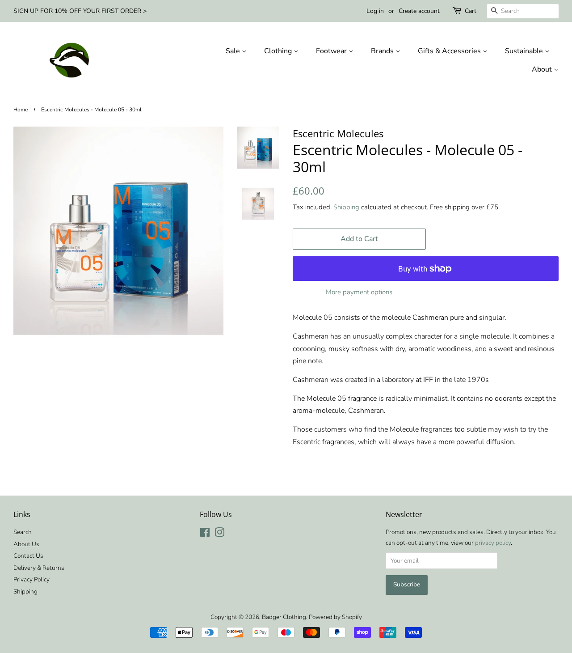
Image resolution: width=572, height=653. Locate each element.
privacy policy (493, 543)
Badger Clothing (284, 617)
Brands (383, 51)
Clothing (279, 51)
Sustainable (525, 51)
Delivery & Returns (38, 568)
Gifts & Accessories (450, 51)
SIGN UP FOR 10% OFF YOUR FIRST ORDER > (80, 11)
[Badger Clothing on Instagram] (219, 534)
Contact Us (28, 555)
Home (20, 109)
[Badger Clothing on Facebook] (205, 534)
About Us (26, 544)
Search (22, 532)
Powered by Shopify (335, 617)
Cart (470, 11)
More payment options (359, 292)
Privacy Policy (31, 579)
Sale (234, 51)
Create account (419, 11)
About (543, 69)
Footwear (332, 51)
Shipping (346, 207)
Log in (375, 11)
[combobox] (523, 11)
